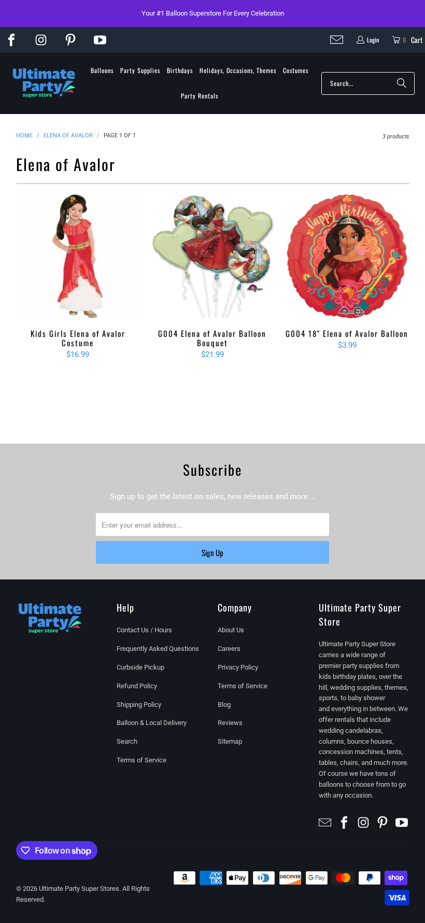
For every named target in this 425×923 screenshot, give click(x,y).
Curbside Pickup (140, 667)
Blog (224, 704)
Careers (229, 648)
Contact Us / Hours (144, 630)
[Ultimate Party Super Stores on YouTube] (100, 40)
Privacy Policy (238, 667)
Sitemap (230, 741)
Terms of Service (141, 760)
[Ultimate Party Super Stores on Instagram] (41, 40)
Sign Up (212, 552)
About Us (231, 630)
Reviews (230, 723)
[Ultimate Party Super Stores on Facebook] (11, 40)
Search (127, 741)
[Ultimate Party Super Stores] (44, 83)
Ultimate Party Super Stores (79, 888)
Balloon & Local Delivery (152, 723)
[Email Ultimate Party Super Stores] (336, 39)
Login (373, 39)
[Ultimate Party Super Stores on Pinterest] (70, 40)
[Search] (402, 83)
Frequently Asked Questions (158, 648)
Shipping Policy (139, 704)
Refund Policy (137, 686)
